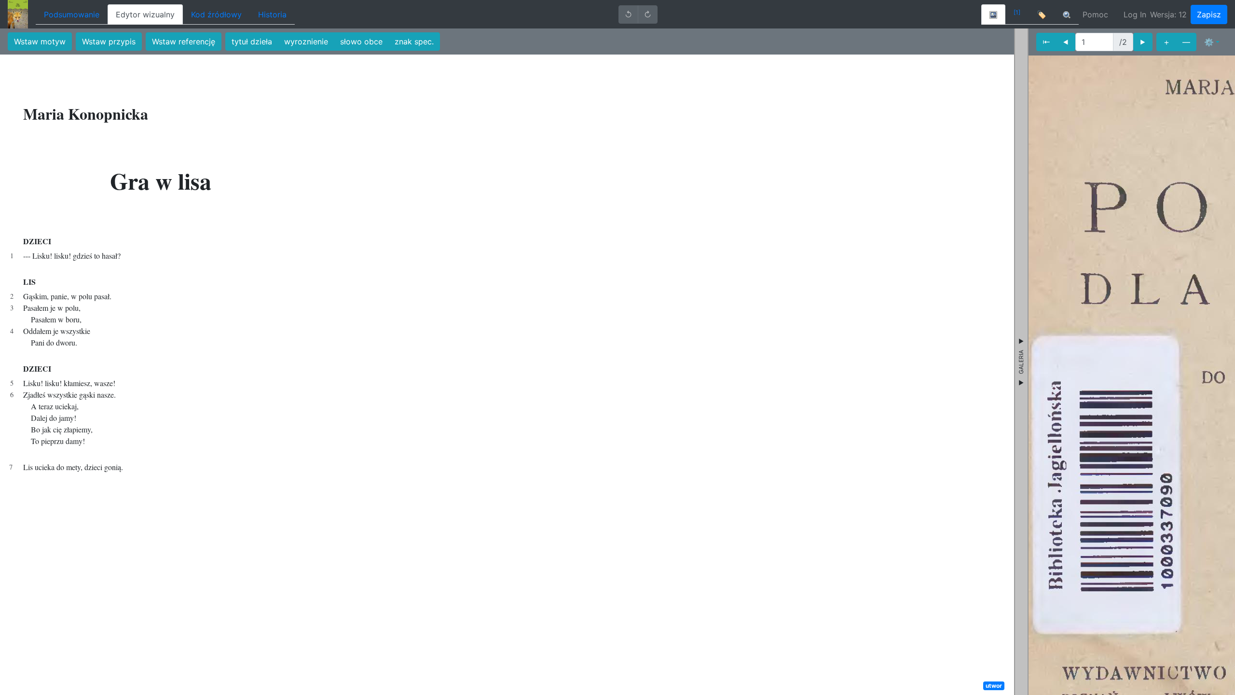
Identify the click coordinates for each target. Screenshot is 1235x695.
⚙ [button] (1209, 42)
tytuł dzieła (252, 41)
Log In (1135, 14)
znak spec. (414, 41)
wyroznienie (306, 41)
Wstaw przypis (109, 41)
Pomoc (1095, 14)
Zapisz (1209, 14)
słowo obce (361, 41)
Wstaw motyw (40, 41)
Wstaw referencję (183, 41)
